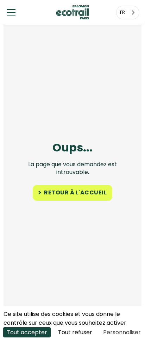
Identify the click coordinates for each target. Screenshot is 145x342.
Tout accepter (27, 332)
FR (122, 12)
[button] (11, 12)
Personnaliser (122, 332)
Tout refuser (75, 332)
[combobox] (127, 12)
